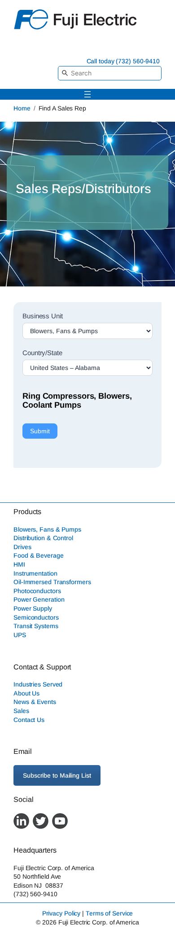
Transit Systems (35, 625)
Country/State (42, 352)
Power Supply (32, 608)
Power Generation (38, 599)
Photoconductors (37, 590)
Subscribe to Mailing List (57, 775)
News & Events (34, 701)
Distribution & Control (43, 537)
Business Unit (42, 316)
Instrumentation (35, 573)
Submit (40, 431)
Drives (22, 546)
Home (22, 108)
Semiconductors (36, 617)
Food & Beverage (38, 555)
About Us (26, 693)
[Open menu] (87, 94)
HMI (19, 564)
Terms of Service (109, 913)
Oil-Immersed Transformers (52, 581)
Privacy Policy (61, 913)
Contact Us (28, 719)
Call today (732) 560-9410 (123, 61)
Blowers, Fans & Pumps (47, 529)
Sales (21, 710)
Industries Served (37, 684)
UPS (19, 634)
